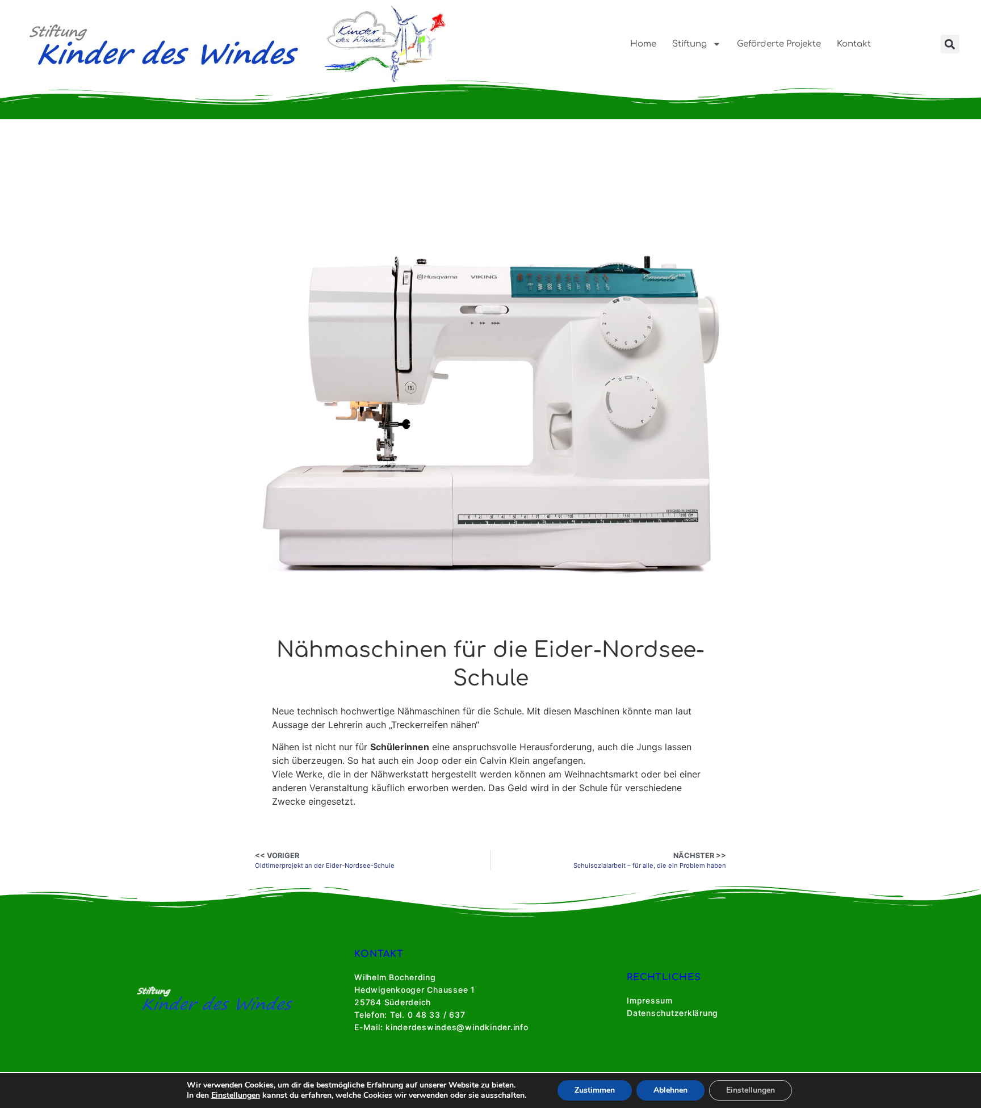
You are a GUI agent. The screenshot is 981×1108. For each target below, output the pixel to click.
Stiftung (689, 44)
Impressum (650, 1000)
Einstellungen (235, 1095)
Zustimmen (595, 1090)
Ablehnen (670, 1090)
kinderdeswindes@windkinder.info (457, 1027)
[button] (950, 44)
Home (643, 44)
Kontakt (854, 44)
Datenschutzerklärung (672, 1013)
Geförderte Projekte (779, 44)
